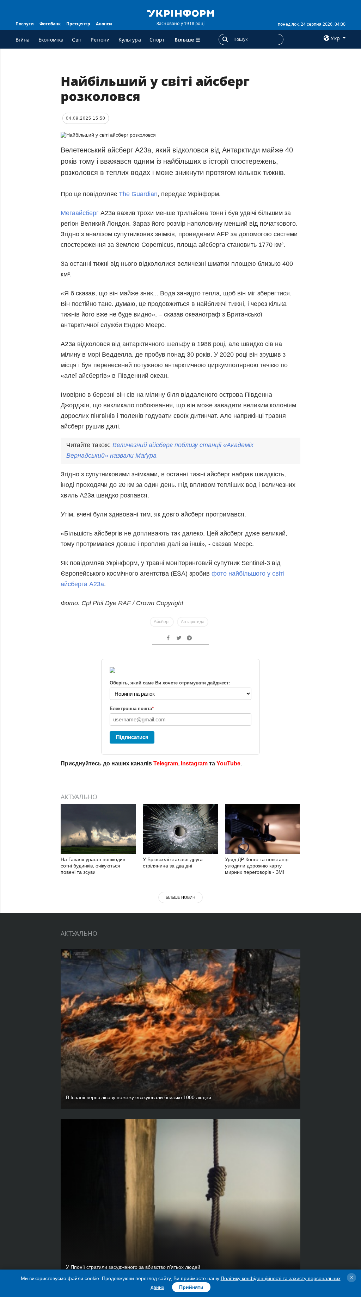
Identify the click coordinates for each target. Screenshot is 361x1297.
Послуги (25, 24)
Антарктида (192, 621)
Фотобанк (50, 24)
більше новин (180, 897)
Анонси (104, 24)
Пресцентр (78, 24)
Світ (77, 39)
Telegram (165, 763)
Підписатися (132, 737)
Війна (23, 39)
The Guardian (138, 194)
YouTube (228, 763)
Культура (129, 39)
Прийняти (191, 1287)
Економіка (51, 39)
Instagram (194, 763)
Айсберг (162, 621)
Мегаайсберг (80, 213)
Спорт (157, 39)
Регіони (100, 39)
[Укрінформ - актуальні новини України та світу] (180, 13)
